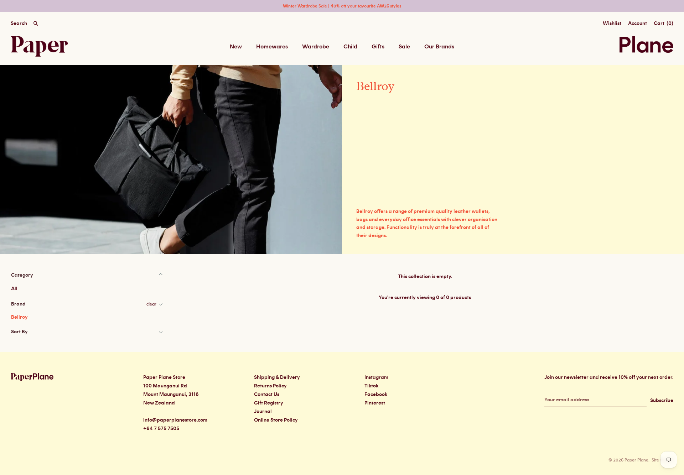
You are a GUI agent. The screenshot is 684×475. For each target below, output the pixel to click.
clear (151, 304)
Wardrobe (315, 46)
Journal (263, 411)
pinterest (374, 403)
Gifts (378, 46)
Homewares (272, 46)
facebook (375, 394)
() (663, 23)
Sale (404, 46)
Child (350, 46)
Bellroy (19, 317)
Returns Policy (270, 385)
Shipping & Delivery (277, 377)
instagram (376, 377)
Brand (18, 304)
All (14, 288)
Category (22, 275)
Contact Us (266, 394)
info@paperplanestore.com (175, 420)
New (236, 46)
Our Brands (439, 46)
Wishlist (612, 23)
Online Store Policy (276, 420)
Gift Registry (268, 403)
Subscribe (661, 400)
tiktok (371, 385)
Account (637, 23)
